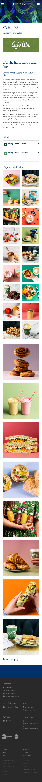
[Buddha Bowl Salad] (11, 178)
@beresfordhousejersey (30, 723)
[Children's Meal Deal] (30, 197)
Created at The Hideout (30, 772)
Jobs (4, 756)
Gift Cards (26, 749)
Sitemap (25, 763)
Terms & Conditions (29, 769)
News (4, 753)
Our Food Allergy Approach (8, 768)
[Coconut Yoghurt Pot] (11, 197)
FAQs (24, 766)
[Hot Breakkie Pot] (30, 273)
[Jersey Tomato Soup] (11, 311)
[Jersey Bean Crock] (11, 254)
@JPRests (9, 687)
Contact (25, 753)
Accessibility (27, 756)
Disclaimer (6, 772)
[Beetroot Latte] (11, 273)
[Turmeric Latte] (30, 330)
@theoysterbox (30, 710)
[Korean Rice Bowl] (30, 292)
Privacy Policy (7, 763)
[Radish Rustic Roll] (30, 178)
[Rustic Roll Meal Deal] (30, 235)
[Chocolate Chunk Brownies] (11, 292)
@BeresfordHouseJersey (30, 728)
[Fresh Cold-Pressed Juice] (11, 216)
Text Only (26, 760)
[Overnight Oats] (30, 216)
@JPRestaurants (11, 690)
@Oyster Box (29, 707)
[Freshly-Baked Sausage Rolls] (11, 330)
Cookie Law (6, 775)
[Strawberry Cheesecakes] (11, 235)
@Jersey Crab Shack (12, 707)
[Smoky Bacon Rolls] (30, 254)
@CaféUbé (9, 721)
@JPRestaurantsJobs (12, 696)
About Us (6, 749)
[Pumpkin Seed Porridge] (30, 311)
